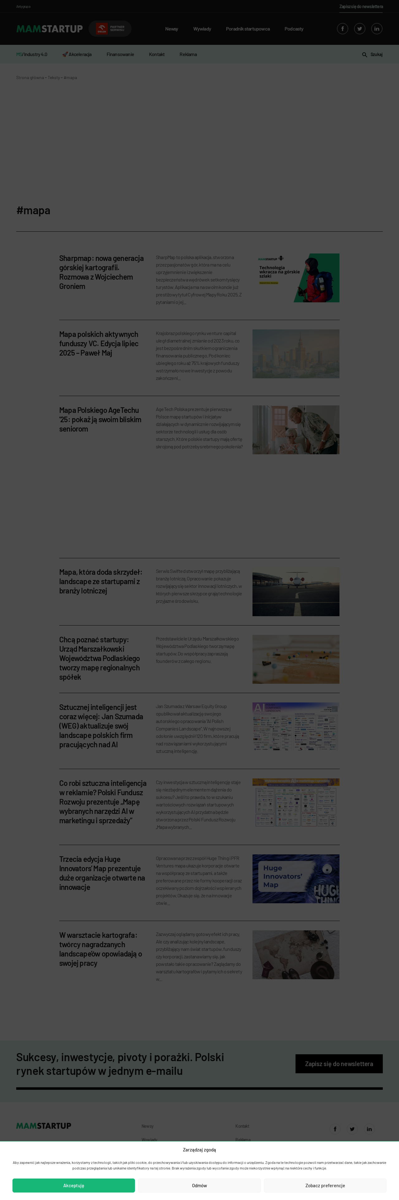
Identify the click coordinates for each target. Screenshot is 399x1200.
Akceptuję (73, 1185)
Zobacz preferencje (325, 1185)
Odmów (199, 1185)
